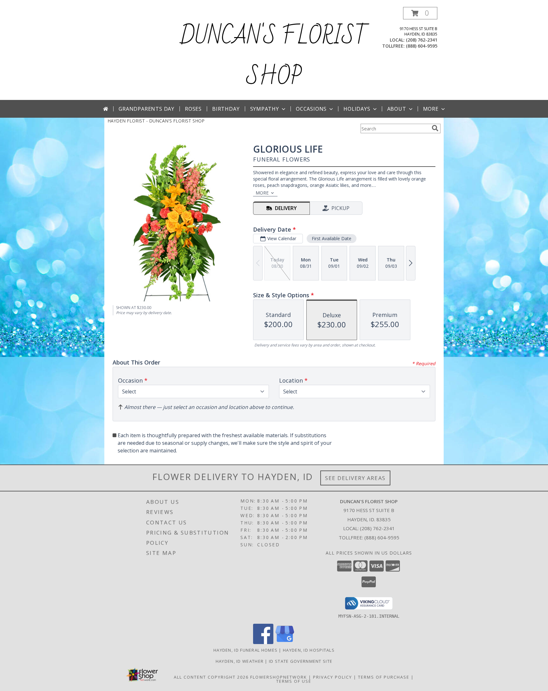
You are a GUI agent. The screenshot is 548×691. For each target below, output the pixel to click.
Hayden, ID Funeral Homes (245, 650)
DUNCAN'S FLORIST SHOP (274, 56)
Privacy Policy (332, 677)
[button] (420, 13)
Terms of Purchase (383, 677)
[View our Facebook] (263, 642)
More (431, 108)
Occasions (311, 108)
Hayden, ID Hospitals (309, 650)
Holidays (356, 108)
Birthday (225, 108)
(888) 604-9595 (421, 46)
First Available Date (331, 238)
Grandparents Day (146, 108)
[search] (435, 128)
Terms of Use (293, 681)
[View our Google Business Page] (285, 642)
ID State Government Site (300, 661)
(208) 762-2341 (421, 40)
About (396, 108)
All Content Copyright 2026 (211, 677)
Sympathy (264, 108)
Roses (193, 108)
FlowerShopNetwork (278, 677)
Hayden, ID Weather (240, 661)
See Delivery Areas (355, 478)
